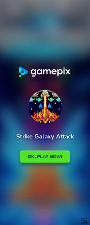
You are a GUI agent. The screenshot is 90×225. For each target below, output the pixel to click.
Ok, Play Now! (45, 156)
